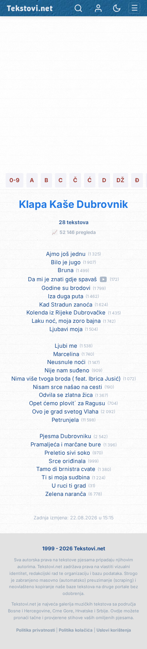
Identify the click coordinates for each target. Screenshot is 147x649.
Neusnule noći (66, 362)
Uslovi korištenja (113, 630)
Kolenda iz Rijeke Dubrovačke (66, 313)
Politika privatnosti (35, 630)
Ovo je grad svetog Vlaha (65, 412)
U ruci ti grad (69, 486)
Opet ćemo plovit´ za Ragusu (67, 403)
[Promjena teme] (116, 8)
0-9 (14, 180)
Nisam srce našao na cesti (67, 387)
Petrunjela (65, 420)
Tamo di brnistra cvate (65, 469)
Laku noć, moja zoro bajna (66, 321)
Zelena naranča (65, 494)
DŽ (120, 180)
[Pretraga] (78, 8)
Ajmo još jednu (66, 254)
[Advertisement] (73, 93)
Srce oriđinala (67, 461)
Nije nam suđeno (66, 370)
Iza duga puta (65, 296)
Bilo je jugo (66, 262)
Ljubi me (66, 346)
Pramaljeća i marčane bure (66, 444)
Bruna (66, 270)
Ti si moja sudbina (65, 477)
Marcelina (66, 354)
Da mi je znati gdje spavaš (62, 279)
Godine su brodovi (65, 288)
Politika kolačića (76, 630)
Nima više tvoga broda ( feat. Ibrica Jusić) (66, 379)
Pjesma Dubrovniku (65, 436)
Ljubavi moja (66, 329)
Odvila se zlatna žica (66, 395)
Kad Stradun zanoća (65, 305)
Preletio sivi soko (67, 453)
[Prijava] (98, 8)
